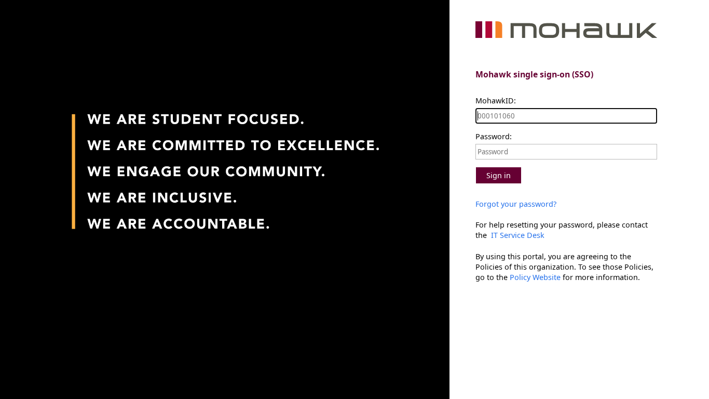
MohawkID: (495, 100)
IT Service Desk (516, 235)
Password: (493, 136)
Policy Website (535, 277)
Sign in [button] (498, 175)
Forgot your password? (515, 204)
